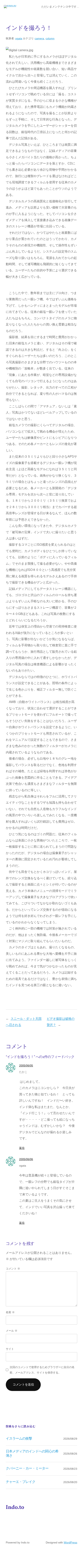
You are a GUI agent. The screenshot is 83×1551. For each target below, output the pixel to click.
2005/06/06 (26, 1159)
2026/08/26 (70, 1453)
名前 (10, 1312)
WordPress (70, 1542)
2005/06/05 (26, 1065)
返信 (22, 1147)
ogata (18, 38)
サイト (10, 1348)
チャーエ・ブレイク (20, 1482)
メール (11, 1330)
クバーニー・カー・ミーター (27, 1468)
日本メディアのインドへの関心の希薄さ (32, 1453)
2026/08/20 (70, 1482)
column (50, 38)
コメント (13, 1268)
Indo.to (15, 1507)
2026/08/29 (70, 1438)
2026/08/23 (70, 1468)
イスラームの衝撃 (19, 1439)
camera (39, 38)
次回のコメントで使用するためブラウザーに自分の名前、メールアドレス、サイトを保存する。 (42, 1370)
